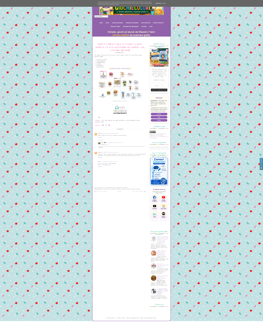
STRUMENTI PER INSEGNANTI (131, 26)
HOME (101, 23)
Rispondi (100, 137)
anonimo (100, 133)
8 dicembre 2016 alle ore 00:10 (110, 133)
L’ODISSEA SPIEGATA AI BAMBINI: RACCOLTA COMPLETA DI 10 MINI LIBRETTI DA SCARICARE (162, 291)
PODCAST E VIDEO (115, 26)
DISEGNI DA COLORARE (132, 23)
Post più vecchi (138, 191)
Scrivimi (159, 120)
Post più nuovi (101, 191)
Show (261, 164)
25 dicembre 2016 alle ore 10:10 (114, 142)
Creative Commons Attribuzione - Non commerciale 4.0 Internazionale (159, 137)
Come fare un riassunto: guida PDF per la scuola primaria (162, 265)
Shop (159, 117)
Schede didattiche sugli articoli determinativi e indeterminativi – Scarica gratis (161, 253)
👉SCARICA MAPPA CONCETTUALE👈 (120, 68)
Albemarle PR (135, 317)
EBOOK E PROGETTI (158, 23)
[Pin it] (109, 125)
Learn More (158, 3)
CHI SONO (144, 26)
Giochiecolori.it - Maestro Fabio (116, 317)
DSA (113, 120)
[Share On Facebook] (106, 125)
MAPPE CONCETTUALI (120, 120)
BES (102, 120)
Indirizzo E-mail (159, 80)
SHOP (150, 26)
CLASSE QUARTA (108, 120)
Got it (164, 3)
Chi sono (159, 114)
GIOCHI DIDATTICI (146, 23)
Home (119, 191)
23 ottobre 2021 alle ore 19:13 (109, 161)
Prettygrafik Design (151, 317)
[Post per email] (99, 117)
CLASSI (107, 23)
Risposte (101, 140)
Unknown (100, 152)
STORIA (102, 122)
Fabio (102, 142)
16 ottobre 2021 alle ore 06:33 (110, 152)
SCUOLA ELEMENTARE (130, 120)
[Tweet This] (103, 125)
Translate (105, 18)
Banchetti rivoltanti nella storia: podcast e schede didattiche (162, 277)
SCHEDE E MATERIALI (117, 23)
